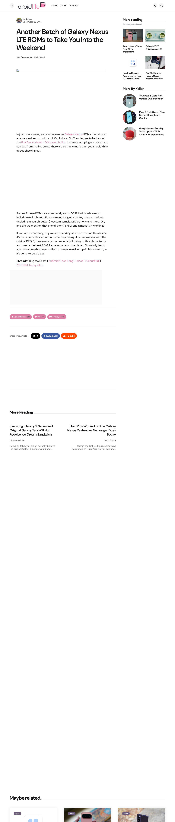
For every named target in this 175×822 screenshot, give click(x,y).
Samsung (57, 317)
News (126, 813)
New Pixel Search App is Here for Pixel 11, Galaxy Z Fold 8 (132, 76)
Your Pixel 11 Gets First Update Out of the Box (151, 97)
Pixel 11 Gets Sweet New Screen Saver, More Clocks (152, 115)
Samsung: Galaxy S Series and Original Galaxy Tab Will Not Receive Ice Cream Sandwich (31, 430)
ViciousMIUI (92, 261)
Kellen (29, 19)
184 (24, 57)
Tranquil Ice (36, 265)
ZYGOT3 (21, 265)
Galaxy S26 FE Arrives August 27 (153, 47)
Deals (72, 813)
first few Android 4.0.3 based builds (43, 142)
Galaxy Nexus (74, 134)
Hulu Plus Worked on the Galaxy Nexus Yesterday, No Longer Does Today (91, 430)
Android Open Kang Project (66, 261)
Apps (17, 813)
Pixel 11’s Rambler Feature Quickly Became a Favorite (154, 76)
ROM (40, 317)
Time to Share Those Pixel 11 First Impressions (132, 49)
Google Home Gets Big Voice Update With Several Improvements (151, 131)
